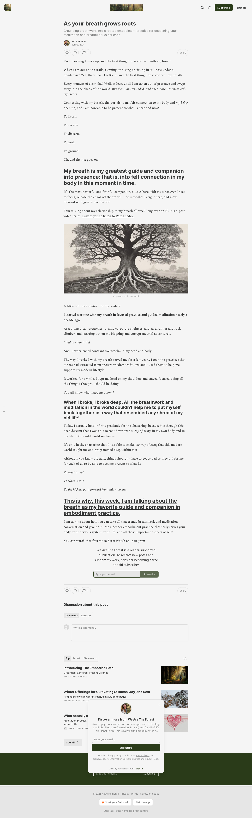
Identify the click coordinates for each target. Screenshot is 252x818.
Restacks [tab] (86, 615)
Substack (109, 810)
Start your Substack (117, 802)
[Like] (67, 52)
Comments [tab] (72, 615)
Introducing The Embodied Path (88, 668)
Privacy (125, 793)
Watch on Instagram (130, 540)
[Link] (59, 177)
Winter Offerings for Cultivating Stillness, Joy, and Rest (107, 692)
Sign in (241, 7)
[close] (159, 704)
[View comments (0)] (75, 52)
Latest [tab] (76, 658)
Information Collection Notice (125, 758)
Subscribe (223, 7)
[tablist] (78, 615)
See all (70, 742)
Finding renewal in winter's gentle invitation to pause (95, 696)
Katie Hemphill (80, 41)
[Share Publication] (209, 7)
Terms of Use (142, 755)
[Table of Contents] (3, 409)
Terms (134, 793)
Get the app (143, 802)
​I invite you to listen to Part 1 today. (108, 216)
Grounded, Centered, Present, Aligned (86, 672)
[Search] (202, 7)
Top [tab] (68, 658)
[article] (126, 674)
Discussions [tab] (89, 658)
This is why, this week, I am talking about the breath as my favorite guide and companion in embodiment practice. (122, 507)
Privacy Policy (152, 758)
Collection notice (149, 793)
